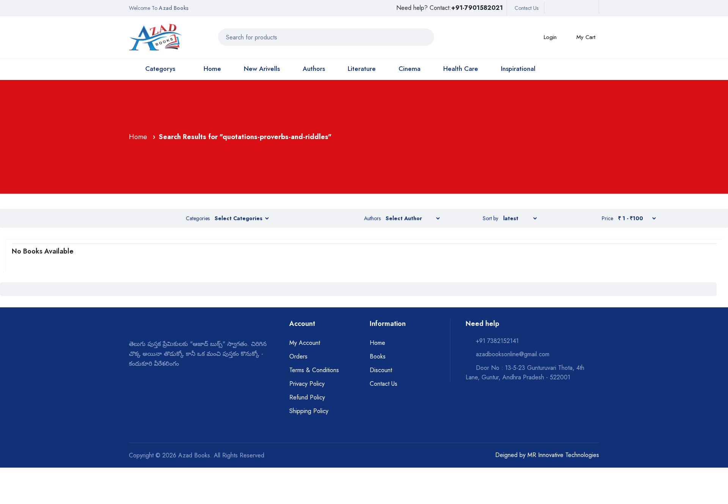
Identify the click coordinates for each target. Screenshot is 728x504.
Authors (314, 68)
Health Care (460, 68)
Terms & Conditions (314, 370)
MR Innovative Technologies (563, 455)
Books (378, 356)
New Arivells (262, 68)
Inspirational (518, 68)
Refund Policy (307, 397)
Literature (362, 68)
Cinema (409, 68)
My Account (304, 342)
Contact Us (526, 8)
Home (212, 68)
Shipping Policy (308, 411)
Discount (381, 370)
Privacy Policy (307, 383)
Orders (298, 356)
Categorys (160, 68)
